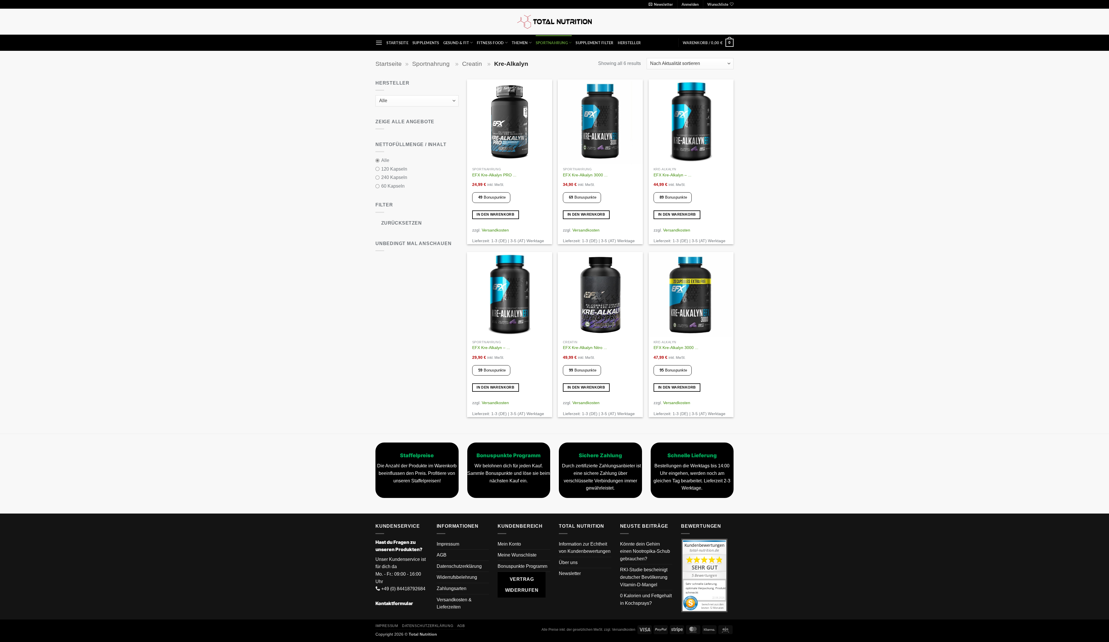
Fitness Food (490, 42)
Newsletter (570, 573)
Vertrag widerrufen (522, 584)
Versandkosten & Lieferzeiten (454, 603)
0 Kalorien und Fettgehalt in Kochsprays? (646, 599)
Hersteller (629, 42)
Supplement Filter (594, 42)
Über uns (568, 562)
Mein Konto (509, 544)
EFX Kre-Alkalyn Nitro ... (585, 347)
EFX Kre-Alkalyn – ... (672, 175)
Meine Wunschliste (517, 555)
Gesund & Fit (456, 42)
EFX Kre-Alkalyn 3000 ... (585, 175)
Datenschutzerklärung (459, 566)
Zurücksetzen (401, 223)
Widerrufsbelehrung (457, 577)
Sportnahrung (552, 42)
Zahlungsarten (451, 588)
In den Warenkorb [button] (495, 214)
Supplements (425, 42)
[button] (661, 4)
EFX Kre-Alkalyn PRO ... (494, 175)
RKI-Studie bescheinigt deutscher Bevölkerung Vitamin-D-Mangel (643, 577)
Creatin (473, 63)
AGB (441, 555)
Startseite (397, 42)
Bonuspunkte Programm (522, 566)
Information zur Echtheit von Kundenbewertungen (585, 548)
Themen (520, 42)
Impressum (448, 544)
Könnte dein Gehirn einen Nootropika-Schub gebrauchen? (645, 551)
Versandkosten (495, 230)
